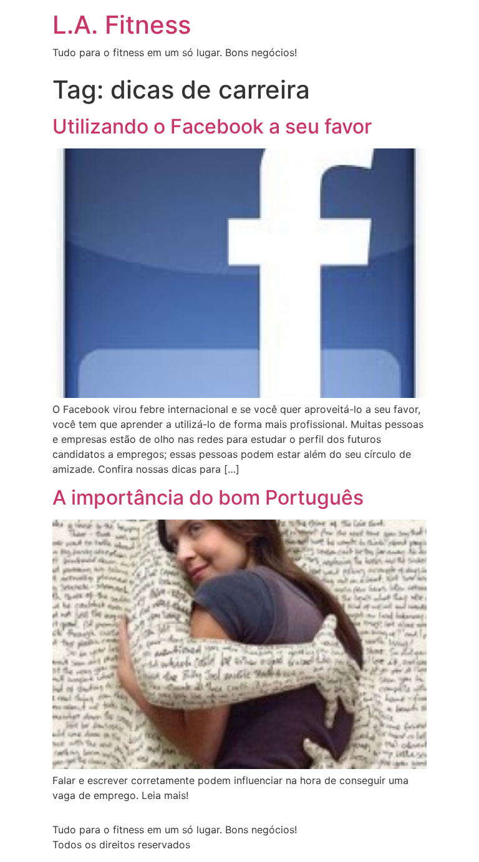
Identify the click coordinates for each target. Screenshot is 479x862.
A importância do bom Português (208, 497)
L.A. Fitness (121, 24)
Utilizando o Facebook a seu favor (212, 126)
